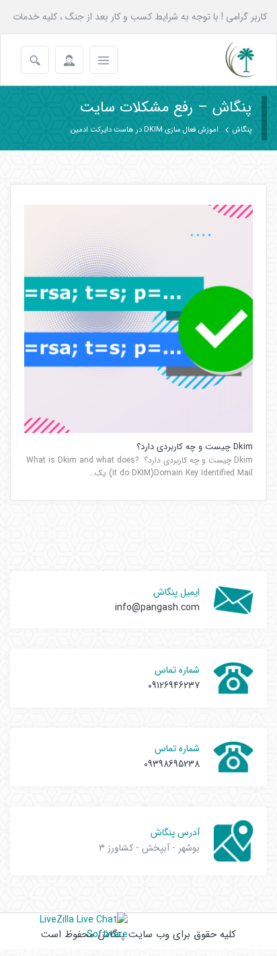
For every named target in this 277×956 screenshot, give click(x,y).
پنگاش (241, 130)
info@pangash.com (157, 607)
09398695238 (172, 764)
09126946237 (174, 685)
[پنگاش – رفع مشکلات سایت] (229, 59)
